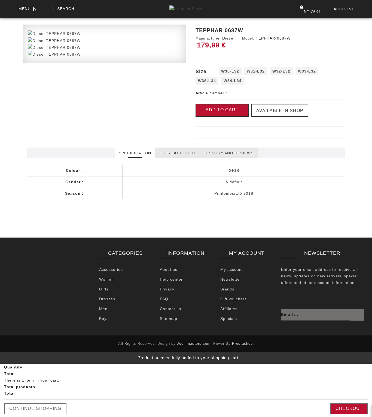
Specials (228, 318)
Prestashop (242, 343)
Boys (104, 318)
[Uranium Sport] (185, 10)
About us (168, 269)
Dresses (107, 299)
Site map (168, 318)
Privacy (167, 289)
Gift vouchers (233, 299)
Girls (103, 289)
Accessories (111, 269)
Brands (227, 289)
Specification (135, 153)
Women (106, 279)
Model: (248, 38)
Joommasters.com (194, 343)
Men (103, 309)
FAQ (164, 299)
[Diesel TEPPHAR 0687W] (54, 33)
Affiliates (228, 309)
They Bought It (178, 153)
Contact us (170, 309)
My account (231, 269)
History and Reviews (229, 153)
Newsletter (230, 279)
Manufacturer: (208, 38)
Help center (171, 279)
